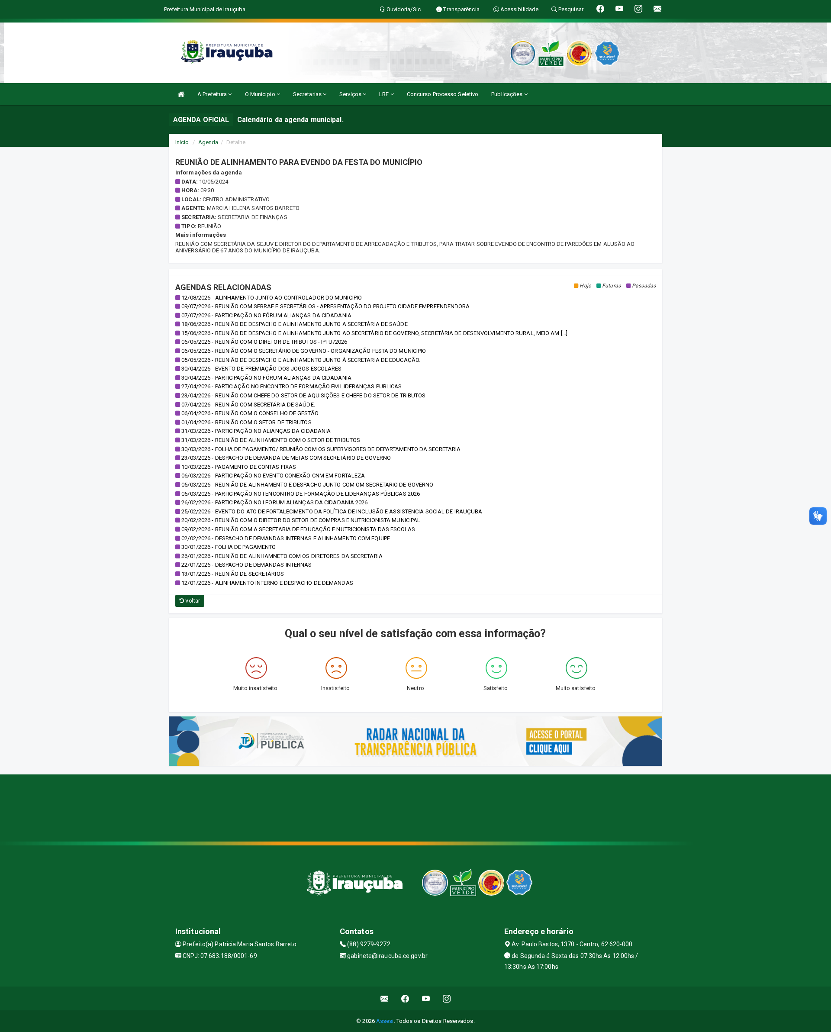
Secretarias (308, 94)
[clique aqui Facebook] (405, 998)
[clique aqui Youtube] (426, 998)
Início (182, 142)
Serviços (351, 94)
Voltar (192, 601)
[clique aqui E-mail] (384, 998)
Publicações (507, 94)
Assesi (385, 1021)
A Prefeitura (212, 94)
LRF (384, 94)
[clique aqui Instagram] (446, 998)
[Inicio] (181, 94)
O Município (261, 94)
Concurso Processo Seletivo (443, 94)
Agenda (208, 142)
